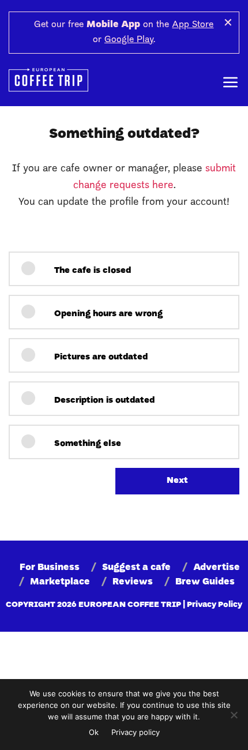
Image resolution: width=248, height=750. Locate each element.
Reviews (132, 582)
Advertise (216, 567)
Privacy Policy (214, 605)
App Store (192, 24)
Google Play (128, 39)
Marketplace (60, 582)
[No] (233, 715)
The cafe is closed (91, 271)
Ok (94, 732)
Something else (86, 444)
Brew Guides (205, 582)
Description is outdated (103, 400)
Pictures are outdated (100, 357)
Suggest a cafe (136, 567)
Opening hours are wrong (107, 314)
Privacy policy (135, 732)
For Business (50, 567)
